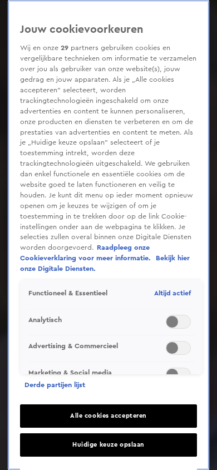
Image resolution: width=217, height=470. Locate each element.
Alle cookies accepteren (108, 416)
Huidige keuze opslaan (108, 445)
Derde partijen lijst (54, 385)
